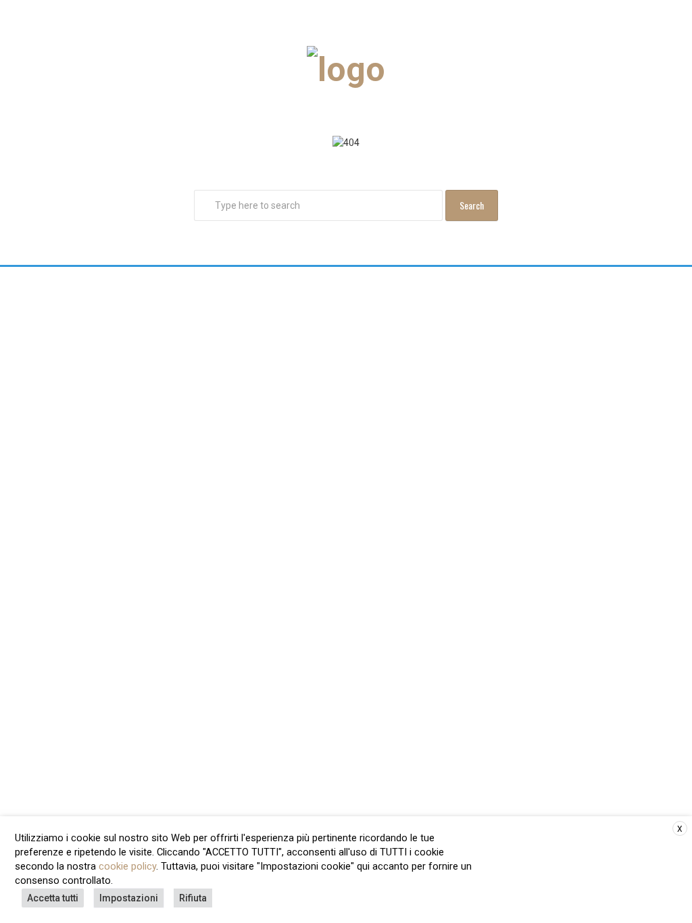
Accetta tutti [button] (52, 898)
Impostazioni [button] (128, 898)
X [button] (680, 829)
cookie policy (127, 866)
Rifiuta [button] (193, 898)
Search (472, 205)
